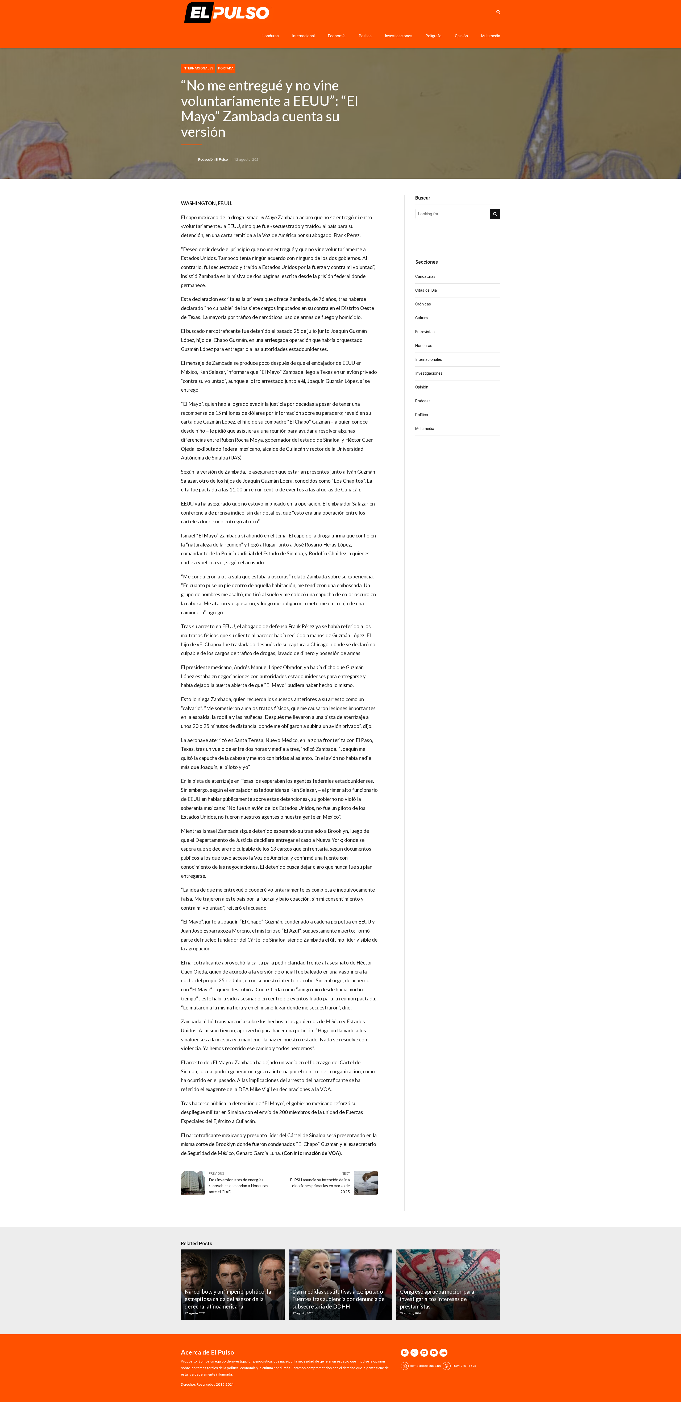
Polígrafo (434, 36)
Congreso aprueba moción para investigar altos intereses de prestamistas (437, 1299)
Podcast (422, 401)
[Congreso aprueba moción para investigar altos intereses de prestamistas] (447, 1284)
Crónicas (423, 304)
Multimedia (490, 36)
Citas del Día (426, 290)
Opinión (461, 36)
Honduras (270, 36)
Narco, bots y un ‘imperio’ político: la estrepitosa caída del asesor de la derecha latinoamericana (228, 1299)
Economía (337, 36)
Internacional (303, 36)
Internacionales (197, 68)
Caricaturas (425, 276)
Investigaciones (398, 36)
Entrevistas (425, 331)
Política (365, 36)
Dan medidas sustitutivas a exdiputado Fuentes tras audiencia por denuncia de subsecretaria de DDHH (338, 1299)
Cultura (421, 318)
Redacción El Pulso (213, 159)
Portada (226, 68)
